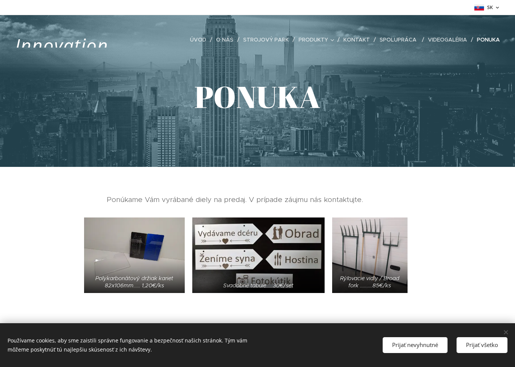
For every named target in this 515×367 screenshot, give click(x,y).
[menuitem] (200, 39)
